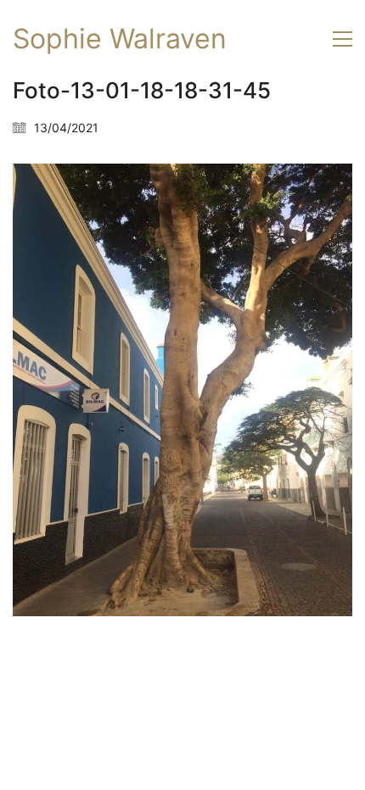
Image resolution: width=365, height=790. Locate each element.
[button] (342, 39)
